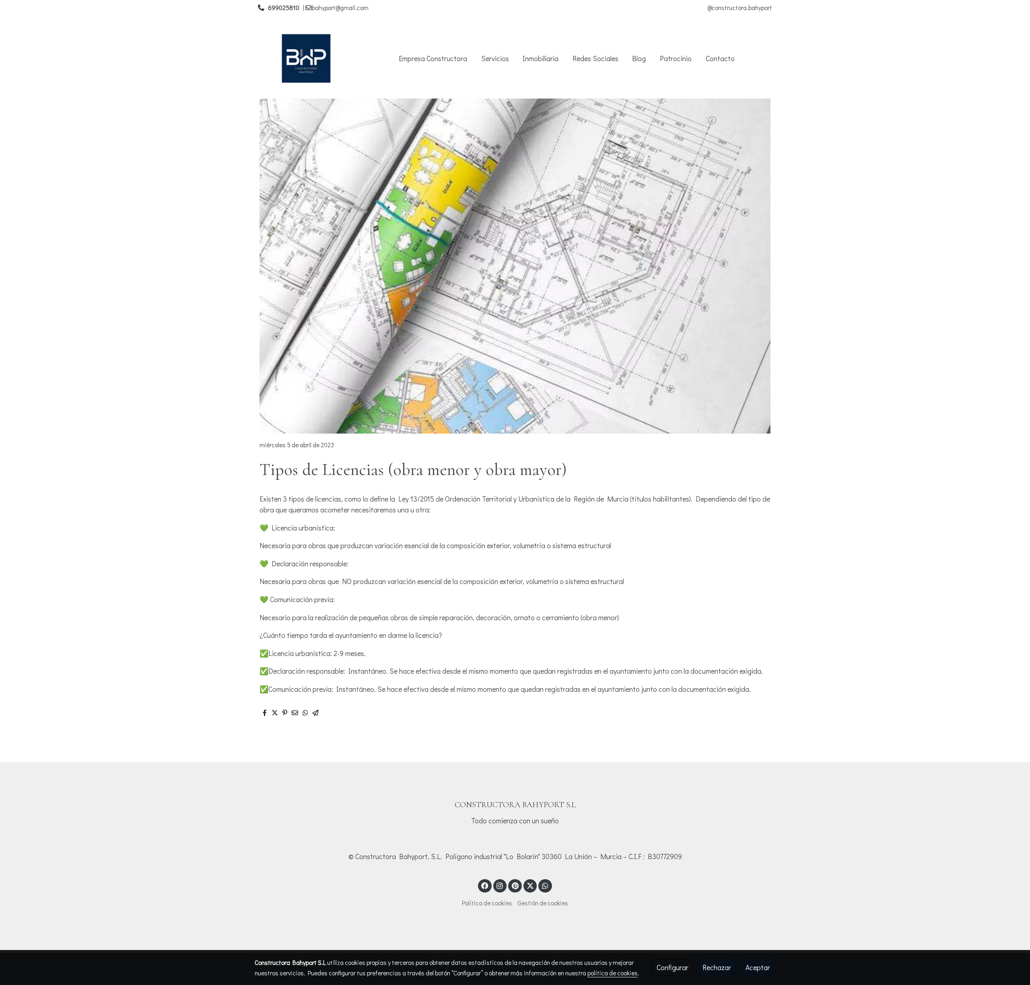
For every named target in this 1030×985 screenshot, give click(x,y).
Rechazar (716, 967)
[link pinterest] (515, 885)
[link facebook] (485, 885)
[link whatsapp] (545, 885)
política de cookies (612, 973)
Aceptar (758, 967)
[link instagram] (500, 885)
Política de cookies (487, 903)
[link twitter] (530, 885)
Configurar (672, 967)
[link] (306, 58)
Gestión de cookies (542, 903)
